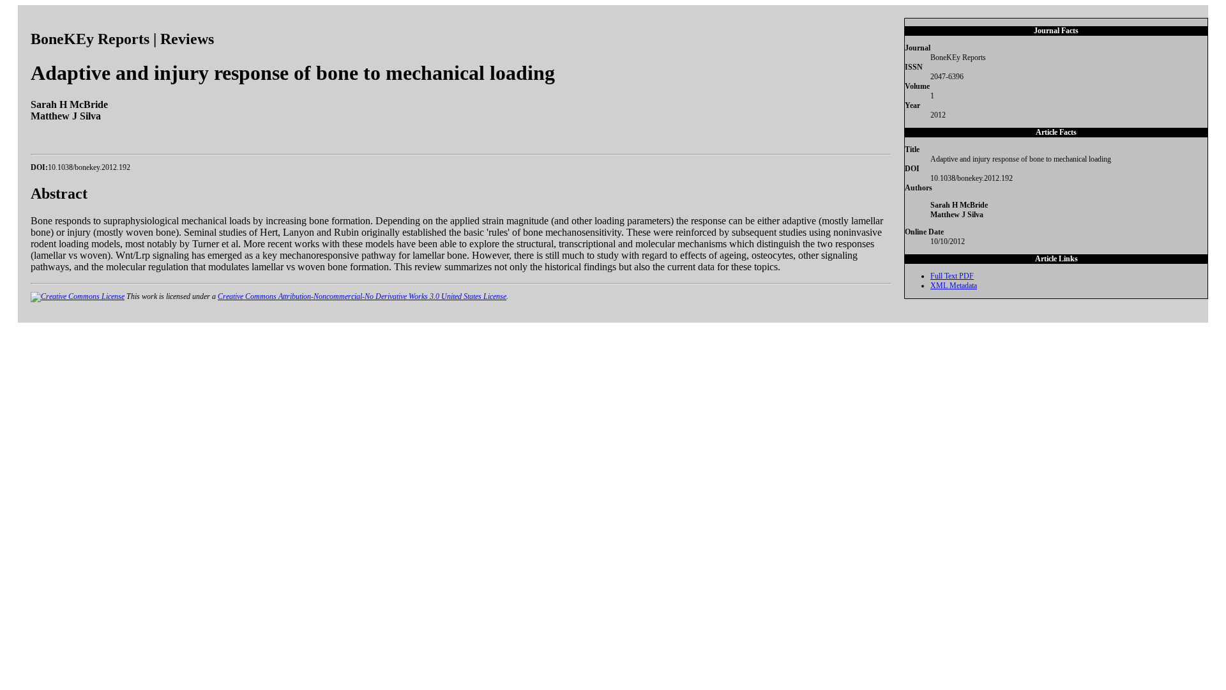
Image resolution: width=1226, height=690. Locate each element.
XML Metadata (953, 285)
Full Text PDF (952, 276)
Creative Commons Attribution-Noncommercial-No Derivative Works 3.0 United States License (362, 296)
